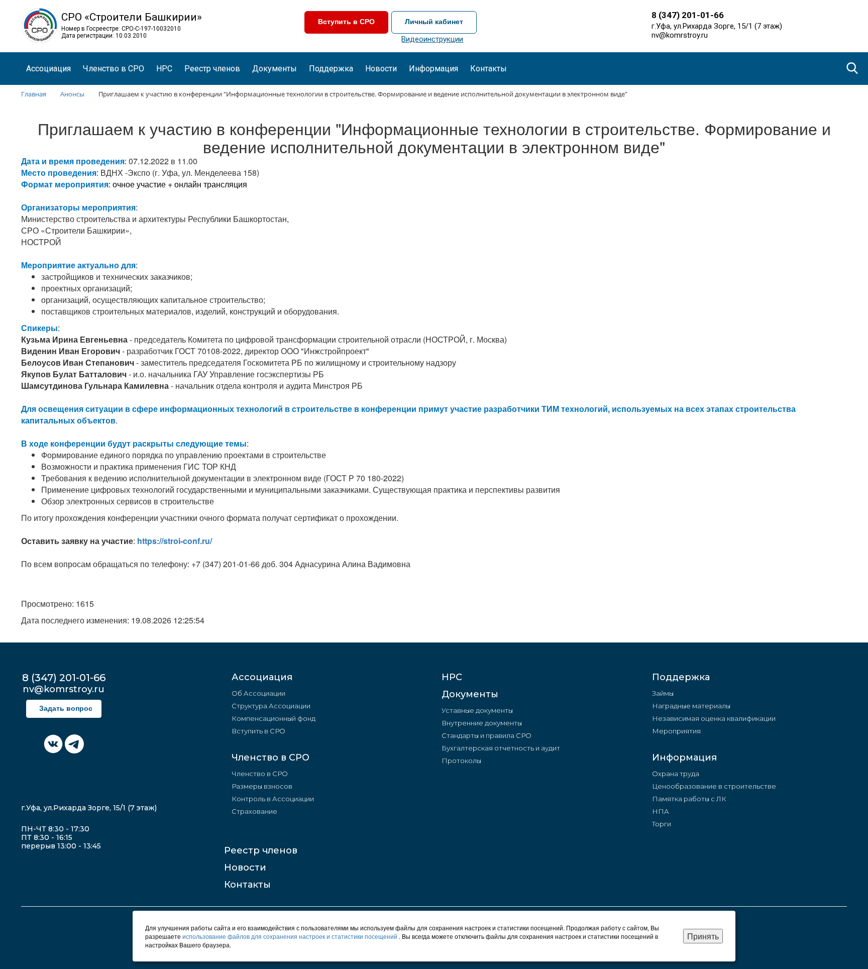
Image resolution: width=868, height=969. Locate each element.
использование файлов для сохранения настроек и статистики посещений (290, 936)
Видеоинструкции (432, 39)
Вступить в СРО (346, 22)
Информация (684, 757)
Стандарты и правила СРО (486, 735)
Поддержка (681, 677)
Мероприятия (676, 731)
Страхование (254, 811)
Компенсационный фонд (273, 718)
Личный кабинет (434, 22)
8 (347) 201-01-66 (688, 15)
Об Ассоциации (258, 693)
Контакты (488, 68)
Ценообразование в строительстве (714, 786)
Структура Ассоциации (271, 706)
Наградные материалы (691, 706)
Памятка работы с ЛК (689, 799)
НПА (660, 811)
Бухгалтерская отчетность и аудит (501, 748)
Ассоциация (262, 677)
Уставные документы (477, 710)
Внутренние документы (482, 723)
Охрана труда (675, 774)
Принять (703, 936)
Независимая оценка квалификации (714, 718)
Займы (663, 693)
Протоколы (461, 761)
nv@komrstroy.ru (680, 35)
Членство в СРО (270, 757)
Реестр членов (212, 68)
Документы (470, 694)
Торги (661, 824)
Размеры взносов (262, 786)
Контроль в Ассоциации (273, 799)
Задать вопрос (65, 708)
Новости (245, 867)
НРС (164, 68)
